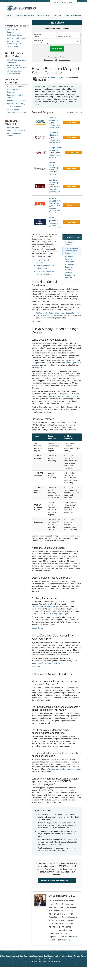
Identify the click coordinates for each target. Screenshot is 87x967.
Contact (77, 956)
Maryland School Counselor (71, 243)
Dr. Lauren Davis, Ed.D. (56, 77)
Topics (71, 2)
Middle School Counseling (17, 100)
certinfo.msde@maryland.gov (57, 613)
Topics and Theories (14, 106)
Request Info (71, 122)
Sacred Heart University (53, 165)
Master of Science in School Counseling (54, 225)
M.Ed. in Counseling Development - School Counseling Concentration (54, 189)
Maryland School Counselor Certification (71, 258)
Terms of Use (47, 958)
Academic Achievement (15, 86)
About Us (63, 2)
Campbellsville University (55, 149)
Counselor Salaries (43, 15)
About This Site (12, 46)
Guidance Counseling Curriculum (15, 96)
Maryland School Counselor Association (71, 267)
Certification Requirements (25, 15)
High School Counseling (16, 103)
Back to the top (37, 321)
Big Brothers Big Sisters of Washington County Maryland (57, 313)
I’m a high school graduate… (42, 261)
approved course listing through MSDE (63, 396)
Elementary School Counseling (14, 90)
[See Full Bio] (73, 939)
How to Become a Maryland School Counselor (71, 250)
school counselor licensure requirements (65, 769)
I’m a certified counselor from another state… (45, 272)
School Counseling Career (17, 38)
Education (9, 15)
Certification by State (14, 35)
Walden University (53, 119)
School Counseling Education (29, 956)
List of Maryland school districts (48, 315)
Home (56, 2)
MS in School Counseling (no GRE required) (54, 140)
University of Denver (53, 134)
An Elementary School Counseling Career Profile (16, 66)
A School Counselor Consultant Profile (14, 72)
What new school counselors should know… (17, 128)
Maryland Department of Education (70, 275)
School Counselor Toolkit (73, 15)
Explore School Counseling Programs (57, 880)
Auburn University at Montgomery (54, 200)
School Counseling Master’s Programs (14, 42)
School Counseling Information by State (57, 956)
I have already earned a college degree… (45, 267)
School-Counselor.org (8, 956)
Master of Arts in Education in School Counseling (55, 155)
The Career (57, 15)
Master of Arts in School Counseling (54, 172)
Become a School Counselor (13, 30)
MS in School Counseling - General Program (54, 125)
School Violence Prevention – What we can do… (16, 112)
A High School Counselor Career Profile (16, 61)
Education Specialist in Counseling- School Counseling (54, 209)
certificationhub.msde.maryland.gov (45, 606)
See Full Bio (66, 939)
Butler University (53, 219)
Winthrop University (53, 181)
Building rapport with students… (14, 134)
